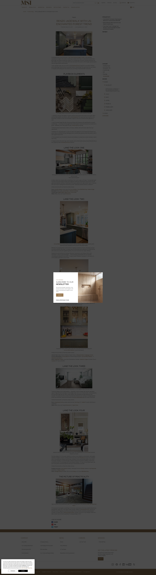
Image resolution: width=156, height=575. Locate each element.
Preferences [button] (24, 565)
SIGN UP (59, 295)
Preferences (13, 570)
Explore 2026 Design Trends (62, 300)
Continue (23, 570)
